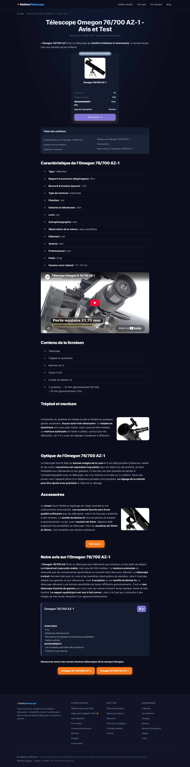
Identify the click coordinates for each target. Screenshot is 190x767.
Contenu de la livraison (54, 144)
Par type (141, 4)
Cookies (37, 761)
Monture (75, 733)
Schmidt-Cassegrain (116, 723)
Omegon (146, 718)
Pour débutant (77, 718)
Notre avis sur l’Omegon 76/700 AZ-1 (115, 148)
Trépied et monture (52, 149)
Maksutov (111, 718)
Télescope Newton (115, 708)
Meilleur (30, 4)
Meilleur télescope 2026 (82, 708)
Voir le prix (95, 117)
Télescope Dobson (115, 713)
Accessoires (103, 144)
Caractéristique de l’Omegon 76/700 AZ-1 (63, 140)
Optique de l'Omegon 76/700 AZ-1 (113, 139)
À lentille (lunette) (114, 728)
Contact (45, 761)
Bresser (145, 723)
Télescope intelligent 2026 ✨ (85, 713)
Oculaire (75, 738)
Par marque (156, 4)
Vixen (144, 738)
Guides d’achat (125, 4)
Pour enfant (76, 723)
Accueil (20, 14)
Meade (145, 733)
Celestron (146, 708)
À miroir (110, 733)
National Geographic (151, 728)
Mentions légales (24, 761)
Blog (168, 4)
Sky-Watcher (148, 713)
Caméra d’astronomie (81, 728)
